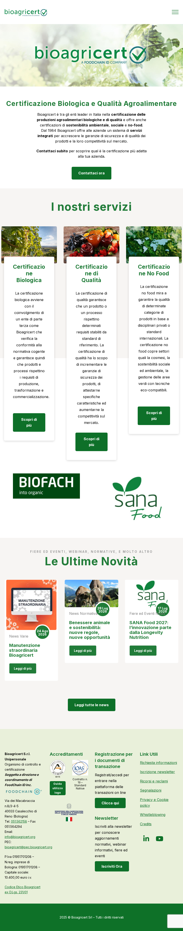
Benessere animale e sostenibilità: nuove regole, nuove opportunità (89, 630)
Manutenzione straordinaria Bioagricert (24, 650)
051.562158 (19, 821)
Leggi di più (23, 668)
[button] (175, 12)
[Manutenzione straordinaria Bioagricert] (31, 605)
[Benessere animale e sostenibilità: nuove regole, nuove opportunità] (91, 593)
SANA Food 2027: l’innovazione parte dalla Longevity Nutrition (150, 630)
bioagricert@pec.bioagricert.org (28, 847)
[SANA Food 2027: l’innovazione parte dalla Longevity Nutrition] (152, 593)
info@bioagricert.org (20, 837)
